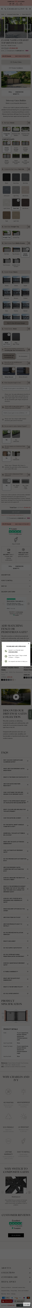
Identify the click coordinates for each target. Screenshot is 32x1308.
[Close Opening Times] (28, 643)
